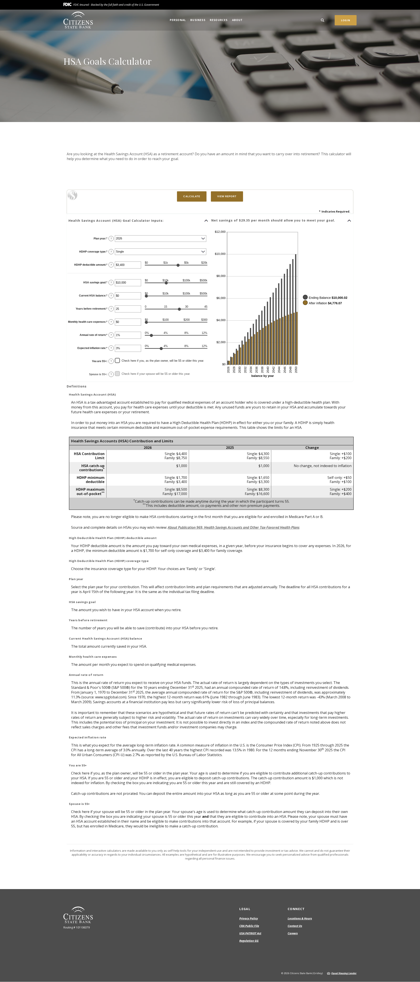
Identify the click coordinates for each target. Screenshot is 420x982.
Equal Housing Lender (344, 973)
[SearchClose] (323, 20)
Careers (293, 933)
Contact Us (295, 926)
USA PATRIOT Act (250, 933)
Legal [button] (244, 909)
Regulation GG (249, 941)
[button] (138, 220)
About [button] (237, 20)
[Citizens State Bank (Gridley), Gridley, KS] (78, 20)
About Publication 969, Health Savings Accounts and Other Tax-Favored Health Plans (233, 527)
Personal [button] (178, 20)
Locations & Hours (300, 918)
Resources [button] (219, 20)
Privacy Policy (248, 918)
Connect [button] (296, 909)
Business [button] (197, 20)
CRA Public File (249, 926)
